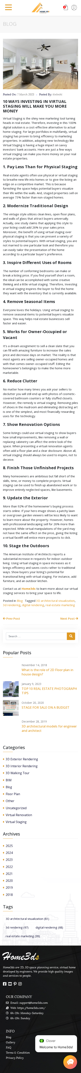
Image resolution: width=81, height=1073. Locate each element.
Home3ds (29, 589)
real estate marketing (60, 605)
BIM (9, 780)
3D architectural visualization (55, 601)
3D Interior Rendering (22, 766)
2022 (9, 867)
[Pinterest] (15, 984)
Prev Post (13, 618)
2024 (9, 853)
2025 (9, 846)
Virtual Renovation (19, 815)
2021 (9, 874)
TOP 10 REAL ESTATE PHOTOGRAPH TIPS (49, 691)
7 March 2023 (25, 94)
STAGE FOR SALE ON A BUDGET (45, 707)
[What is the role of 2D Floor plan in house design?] (11, 670)
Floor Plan (13, 794)
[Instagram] (20, 984)
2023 (9, 859)
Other (10, 801)
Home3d (21, 956)
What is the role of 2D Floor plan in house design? (47, 672)
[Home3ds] (40, 7)
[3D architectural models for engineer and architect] (11, 727)
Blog (20, 601)
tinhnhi (57, 94)
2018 (9, 895)
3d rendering (11, 605)
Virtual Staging (16, 822)
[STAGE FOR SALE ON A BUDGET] (11, 708)
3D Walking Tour (17, 773)
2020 (9, 880)
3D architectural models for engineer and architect (49, 728)
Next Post (67, 618)
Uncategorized (16, 808)
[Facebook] (4, 984)
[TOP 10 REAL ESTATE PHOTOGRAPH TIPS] (11, 689)
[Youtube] (10, 984)
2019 (9, 887)
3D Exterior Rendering (22, 759)
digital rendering (33, 605)
